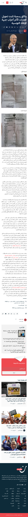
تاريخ (25, 498)
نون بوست (21, 30)
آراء (25, 496)
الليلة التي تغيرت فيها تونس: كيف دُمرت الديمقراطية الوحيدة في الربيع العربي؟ (15, 400)
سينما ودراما (17, 501)
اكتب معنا (6, 493)
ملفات (13, 491)
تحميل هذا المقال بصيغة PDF (18, 308)
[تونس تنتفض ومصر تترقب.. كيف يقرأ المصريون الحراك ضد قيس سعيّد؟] (14, 416)
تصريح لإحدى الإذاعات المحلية (19, 287)
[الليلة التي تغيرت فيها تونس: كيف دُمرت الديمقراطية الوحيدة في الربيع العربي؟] (14, 389)
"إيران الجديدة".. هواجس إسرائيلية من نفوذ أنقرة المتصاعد (10, 331)
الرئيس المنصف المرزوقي (10, 255)
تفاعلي (13, 501)
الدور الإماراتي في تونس (20, 301)
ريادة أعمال (18, 496)
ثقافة (19, 508)
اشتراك (14, 372)
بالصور (13, 505)
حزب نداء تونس (17, 303)
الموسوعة (12, 503)
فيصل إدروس (19, 403)
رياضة (25, 501)
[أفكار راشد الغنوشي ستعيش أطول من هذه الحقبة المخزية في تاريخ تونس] (14, 443)
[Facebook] (25, 485)
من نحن (6, 488)
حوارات (12, 496)
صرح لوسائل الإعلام (17, 245)
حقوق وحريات (23, 493)
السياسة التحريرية (5, 496)
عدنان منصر (15, 257)
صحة (19, 505)
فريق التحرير (20, 430)
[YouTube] (22, 485)
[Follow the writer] (16, 319)
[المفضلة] (7, 2)
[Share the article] (20, 27)
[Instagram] (20, 485)
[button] (25, 2)
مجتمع (25, 491)
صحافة (18, 491)
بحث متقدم (6, 498)
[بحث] (12, 2)
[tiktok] (17, 484)
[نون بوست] (22, 2)
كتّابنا (7, 491)
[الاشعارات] (10, 2)
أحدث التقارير (11, 488)
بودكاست (12, 498)
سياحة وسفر (17, 498)
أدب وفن (18, 493)
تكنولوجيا (24, 505)
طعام (19, 503)
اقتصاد (18, 488)
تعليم (25, 503)
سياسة (25, 488)
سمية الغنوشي (19, 457)
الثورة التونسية (21, 305)
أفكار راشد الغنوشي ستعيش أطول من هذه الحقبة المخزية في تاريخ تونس (14, 453)
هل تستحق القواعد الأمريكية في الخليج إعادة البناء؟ (13, 339)
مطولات (12, 493)
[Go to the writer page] (25, 320)
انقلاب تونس (12, 301)
